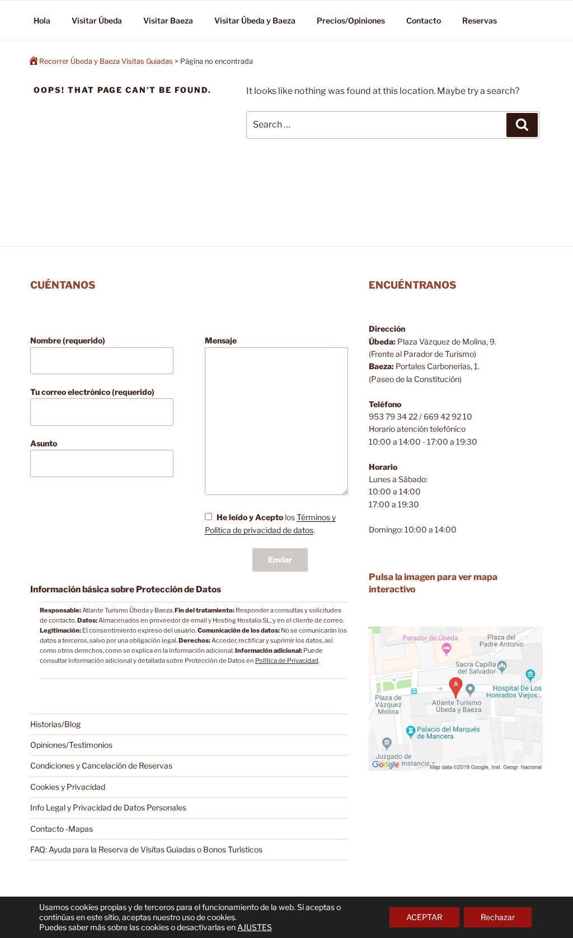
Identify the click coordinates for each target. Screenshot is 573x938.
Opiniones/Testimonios (71, 745)
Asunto (43, 443)
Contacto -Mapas (61, 828)
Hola (42, 20)
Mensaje (221, 340)
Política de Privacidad (286, 660)
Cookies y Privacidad (67, 786)
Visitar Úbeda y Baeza (254, 20)
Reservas (479, 20)
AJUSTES (254, 927)
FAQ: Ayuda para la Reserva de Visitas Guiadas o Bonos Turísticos (146, 849)
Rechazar (498, 917)
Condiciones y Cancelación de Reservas (101, 765)
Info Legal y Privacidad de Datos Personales (108, 807)
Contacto (423, 20)
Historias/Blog (55, 724)
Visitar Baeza (168, 20)
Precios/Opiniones (351, 20)
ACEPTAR (424, 917)
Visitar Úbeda (97, 20)
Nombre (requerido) (67, 340)
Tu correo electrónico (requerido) (92, 392)
